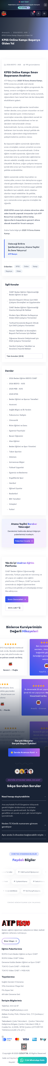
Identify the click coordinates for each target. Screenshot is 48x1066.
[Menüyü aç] (44, 13)
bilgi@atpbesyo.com (19, 1010)
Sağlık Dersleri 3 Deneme (13, 982)
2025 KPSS (13, 394)
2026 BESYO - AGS (20, 32)
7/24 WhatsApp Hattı (35, 1060)
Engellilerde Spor (16, 478)
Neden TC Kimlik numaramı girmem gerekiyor (20, 825)
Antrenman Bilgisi (16, 462)
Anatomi (13, 404)
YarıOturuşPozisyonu (28, 891)
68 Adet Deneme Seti (11, 994)
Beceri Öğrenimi (16, 436)
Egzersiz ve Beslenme (18, 473)
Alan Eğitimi (14, 441)
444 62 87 (14, 1006)
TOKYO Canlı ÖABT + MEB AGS (15, 966)
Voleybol (13, 504)
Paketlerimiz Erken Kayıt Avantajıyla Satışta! (24, 4)
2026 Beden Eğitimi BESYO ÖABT (23, 378)
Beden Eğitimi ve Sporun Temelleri (23, 399)
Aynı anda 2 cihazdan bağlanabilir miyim (22, 834)
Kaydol (12, 1062)
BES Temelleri (15, 499)
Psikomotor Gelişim (17, 415)
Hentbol (12, 483)
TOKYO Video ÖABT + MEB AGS (16, 970)
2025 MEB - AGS (16, 389)
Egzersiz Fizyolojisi (17, 431)
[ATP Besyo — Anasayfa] (3, 13)
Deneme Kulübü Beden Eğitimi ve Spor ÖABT (21, 962)
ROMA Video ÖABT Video (13, 958)
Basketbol (13, 493)
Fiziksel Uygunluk (16, 467)
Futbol (11, 509)
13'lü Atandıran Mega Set (13, 986)
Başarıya (9, 271)
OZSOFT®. (23, 1053)
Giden (19, 271)
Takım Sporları (15, 452)
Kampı (35, 266)
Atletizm (12, 457)
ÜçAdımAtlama (25, 881)
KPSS (18, 266)
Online (26, 266)
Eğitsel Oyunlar (15, 488)
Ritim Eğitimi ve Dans (18, 425)
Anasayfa (6, 32)
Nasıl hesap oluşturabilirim (16, 796)
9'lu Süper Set (7, 990)
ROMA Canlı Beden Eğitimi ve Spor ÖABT (20, 954)
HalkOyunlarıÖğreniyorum (25, 872)
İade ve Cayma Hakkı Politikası (16, 1058)
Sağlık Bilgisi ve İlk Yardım (20, 410)
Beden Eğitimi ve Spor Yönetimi (22, 446)
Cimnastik (13, 420)
